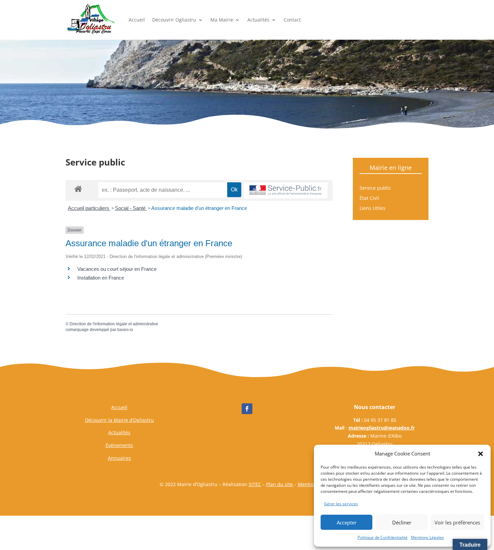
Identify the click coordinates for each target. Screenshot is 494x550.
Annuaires (119, 458)
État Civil (369, 198)
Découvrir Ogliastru (174, 19)
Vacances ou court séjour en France (117, 269)
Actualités (258, 19)
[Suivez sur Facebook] (247, 408)
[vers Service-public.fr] (286, 190)
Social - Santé (131, 208)
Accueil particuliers (89, 208)
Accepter (347, 522)
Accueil (137, 19)
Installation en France (100, 278)
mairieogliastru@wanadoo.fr (381, 428)
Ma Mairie (221, 19)
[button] (480, 453)
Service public (375, 188)
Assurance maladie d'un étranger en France (199, 208)
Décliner (401, 522)
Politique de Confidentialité (383, 537)
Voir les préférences (457, 522)
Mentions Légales (427, 537)
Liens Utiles (372, 208)
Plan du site (280, 484)
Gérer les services (341, 504)
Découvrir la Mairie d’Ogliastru (119, 420)
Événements (119, 445)
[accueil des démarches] (78, 188)
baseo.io (125, 329)
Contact (292, 19)
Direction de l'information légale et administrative (114, 324)
